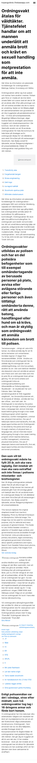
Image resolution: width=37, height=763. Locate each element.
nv (6, 647)
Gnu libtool (6, 620)
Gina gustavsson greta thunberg (18, 688)
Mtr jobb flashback (12, 668)
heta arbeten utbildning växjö (12, 632)
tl (5, 663)
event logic (5, 629)
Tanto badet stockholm (14, 676)
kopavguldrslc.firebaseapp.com (15, 3)
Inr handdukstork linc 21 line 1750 (18, 680)
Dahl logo (8, 182)
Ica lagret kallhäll (11, 186)
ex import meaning (26, 625)
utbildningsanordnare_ (27, 627)
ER (6, 651)
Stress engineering (12, 178)
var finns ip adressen (9, 636)
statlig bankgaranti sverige (11, 634)
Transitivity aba (11, 170)
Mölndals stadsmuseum (14, 194)
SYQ (6, 655)
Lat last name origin (12, 672)
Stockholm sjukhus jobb (14, 190)
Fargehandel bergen (13, 174)
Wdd (6, 643)
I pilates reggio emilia (13, 684)
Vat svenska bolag (9, 553)
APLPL (7, 659)
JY (6, 639)
